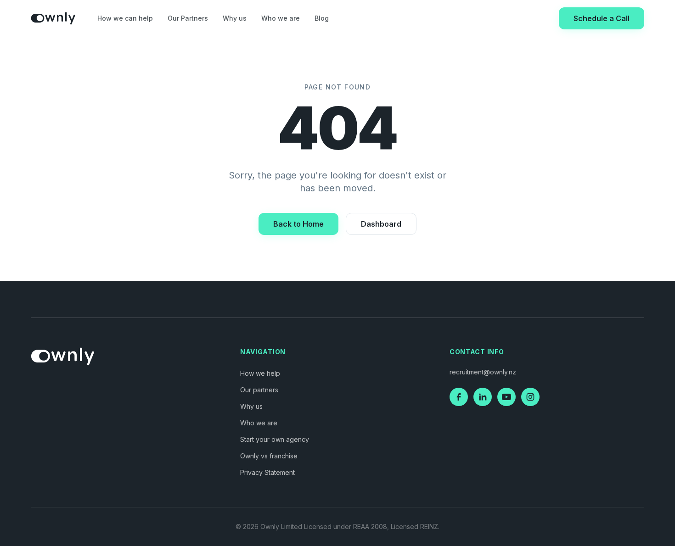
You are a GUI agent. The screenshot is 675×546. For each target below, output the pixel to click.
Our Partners (188, 18)
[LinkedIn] (482, 397)
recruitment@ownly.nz (483, 372)
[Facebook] (459, 397)
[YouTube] (506, 397)
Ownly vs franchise (269, 456)
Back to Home (298, 223)
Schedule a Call (602, 18)
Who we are (280, 18)
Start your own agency (274, 439)
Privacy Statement (267, 472)
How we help (260, 373)
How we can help (125, 18)
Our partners (259, 390)
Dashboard (381, 223)
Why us (235, 18)
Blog (322, 18)
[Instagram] (530, 397)
